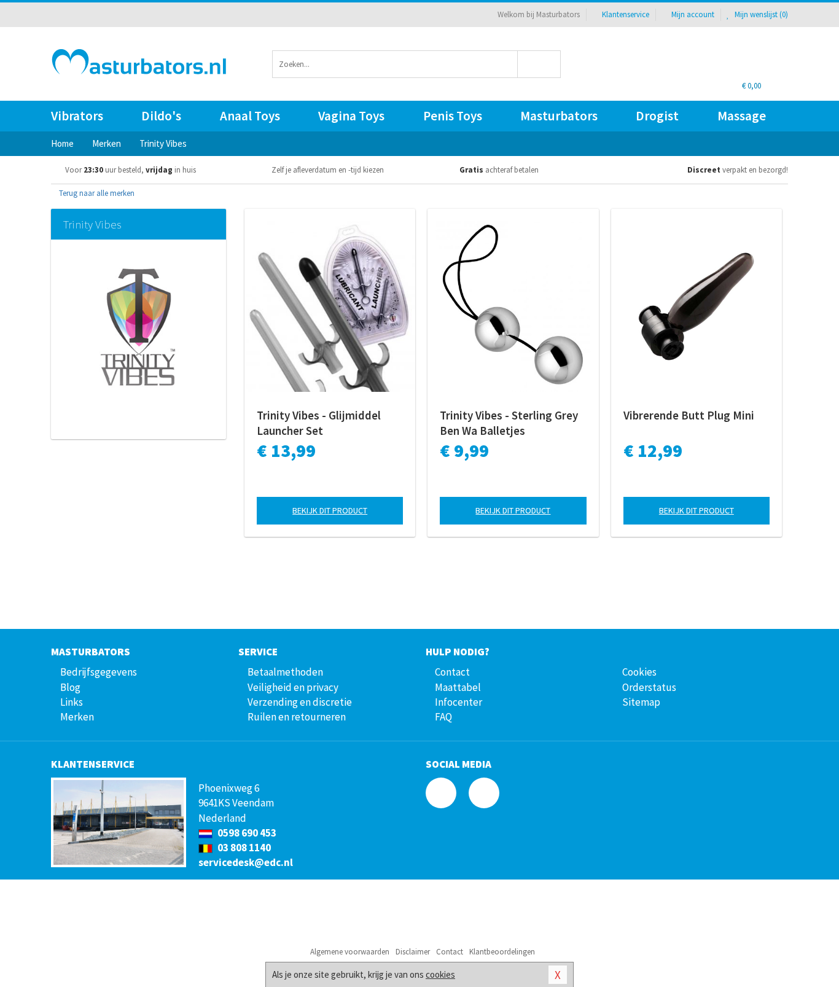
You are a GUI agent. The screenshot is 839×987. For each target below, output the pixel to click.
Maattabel (458, 687)
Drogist (657, 115)
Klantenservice (625, 14)
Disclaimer (413, 951)
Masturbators (559, 115)
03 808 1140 (243, 847)
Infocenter (458, 702)
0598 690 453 (246, 833)
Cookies (639, 672)
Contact (452, 672)
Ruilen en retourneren (297, 717)
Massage (741, 115)
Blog (70, 687)
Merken (77, 717)
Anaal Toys (250, 115)
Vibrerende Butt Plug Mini (688, 415)
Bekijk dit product (329, 510)
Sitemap (641, 702)
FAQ (443, 717)
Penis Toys (452, 115)
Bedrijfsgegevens (98, 672)
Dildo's (161, 115)
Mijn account (692, 14)
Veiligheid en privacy (293, 687)
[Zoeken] (539, 64)
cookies (440, 974)
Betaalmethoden (285, 672)
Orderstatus (649, 687)
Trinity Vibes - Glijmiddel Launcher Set (319, 423)
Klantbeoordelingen (502, 951)
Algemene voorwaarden (349, 951)
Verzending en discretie (300, 702)
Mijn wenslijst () (760, 14)
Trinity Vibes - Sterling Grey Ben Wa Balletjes (509, 423)
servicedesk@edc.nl (245, 862)
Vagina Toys (351, 115)
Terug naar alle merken (96, 193)
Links (71, 702)
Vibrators (77, 115)
